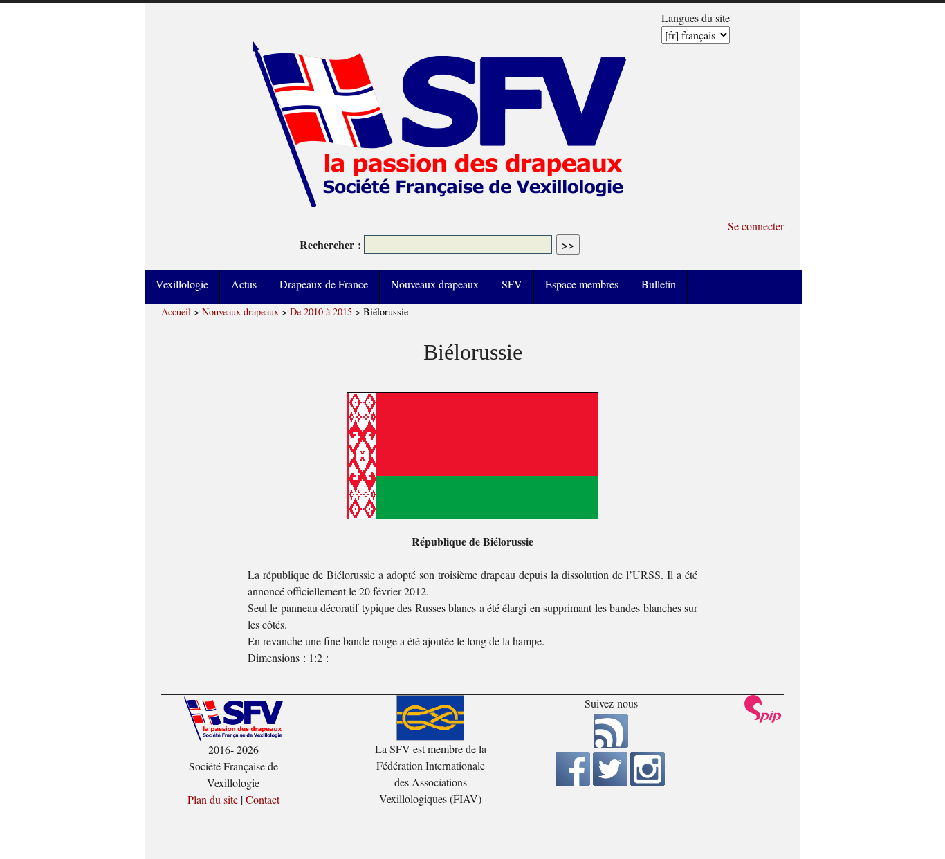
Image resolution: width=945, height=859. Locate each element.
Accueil (176, 311)
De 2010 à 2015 (321, 311)
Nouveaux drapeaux (435, 284)
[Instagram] (647, 782)
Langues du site (695, 17)
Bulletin (658, 284)
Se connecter (756, 226)
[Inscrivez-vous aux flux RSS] (611, 744)
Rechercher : (330, 244)
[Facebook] (573, 782)
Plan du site (212, 799)
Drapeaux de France (323, 284)
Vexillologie (182, 284)
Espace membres (581, 284)
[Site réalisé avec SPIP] (763, 719)
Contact (262, 799)
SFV (512, 284)
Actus (244, 284)
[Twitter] (610, 782)
